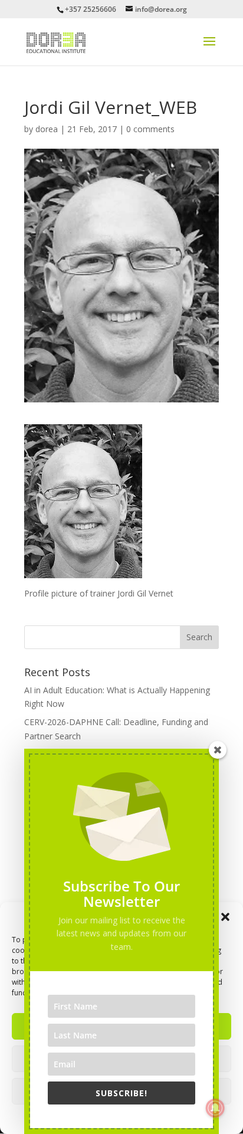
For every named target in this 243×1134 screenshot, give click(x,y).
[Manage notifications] (215, 1108)
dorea (46, 129)
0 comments (150, 129)
